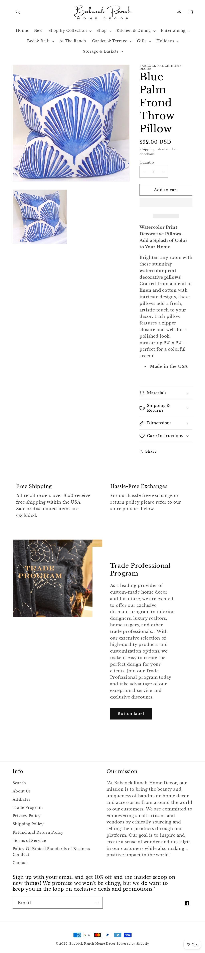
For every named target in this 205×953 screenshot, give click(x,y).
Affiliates (21, 799)
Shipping (147, 149)
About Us (22, 791)
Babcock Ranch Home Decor (92, 943)
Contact (20, 863)
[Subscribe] (96, 903)
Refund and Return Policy (38, 832)
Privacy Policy (27, 816)
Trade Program (28, 807)
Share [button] (151, 451)
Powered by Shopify (133, 943)
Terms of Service (29, 840)
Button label (131, 713)
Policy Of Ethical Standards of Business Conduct (51, 852)
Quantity (147, 162)
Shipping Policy (28, 824)
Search (19, 783)
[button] (18, 11)
